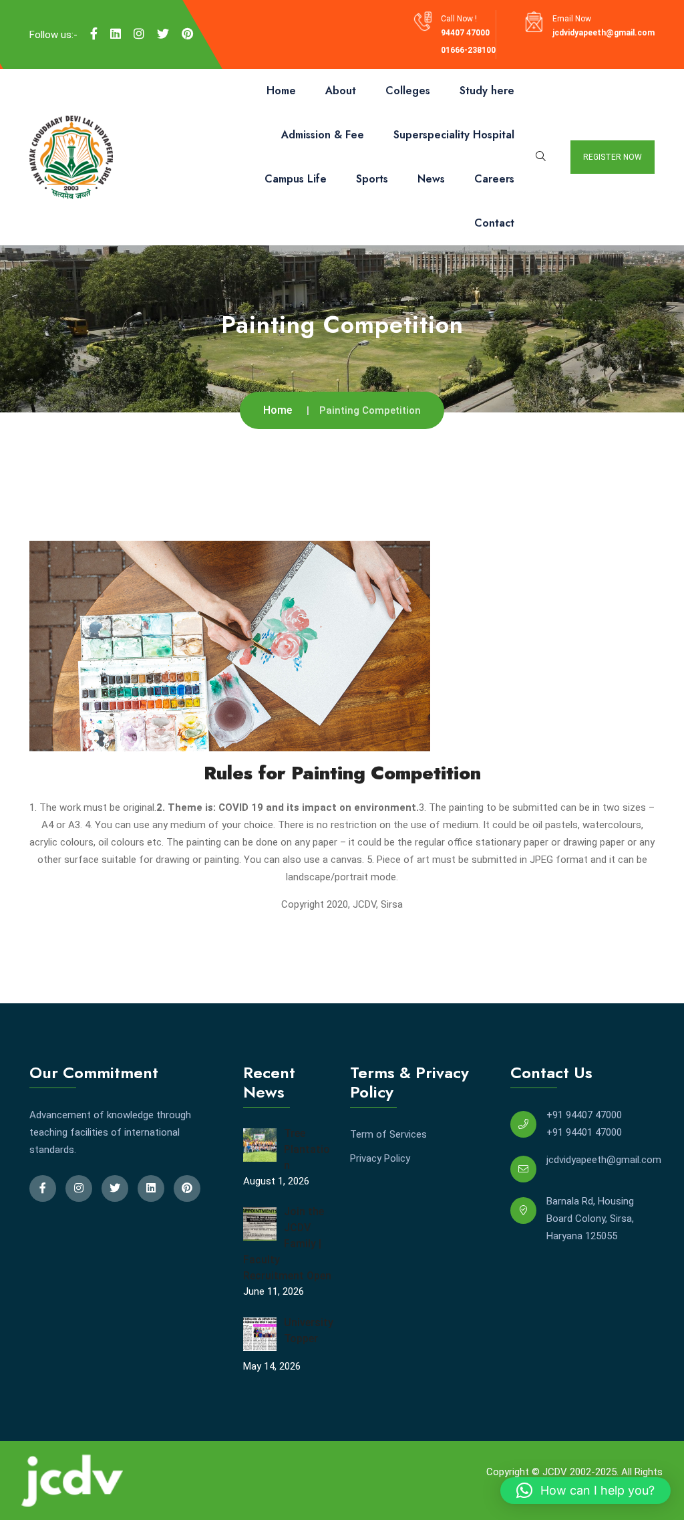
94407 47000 (465, 32)
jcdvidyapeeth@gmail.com (603, 32)
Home (281, 90)
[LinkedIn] (115, 34)
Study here (487, 90)
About (340, 90)
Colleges (407, 90)
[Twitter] (163, 34)
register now (612, 157)
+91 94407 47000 (584, 1115)
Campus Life (296, 178)
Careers (494, 178)
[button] (585, 1490)
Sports (372, 178)
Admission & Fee (322, 134)
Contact (494, 223)
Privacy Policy (380, 1158)
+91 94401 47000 (584, 1132)
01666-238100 (468, 50)
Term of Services (388, 1134)
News (431, 178)
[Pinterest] (187, 34)
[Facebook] (94, 34)
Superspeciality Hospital (453, 134)
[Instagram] (139, 34)
